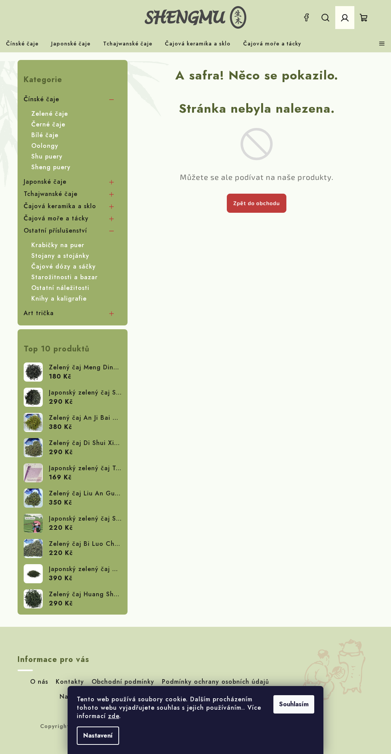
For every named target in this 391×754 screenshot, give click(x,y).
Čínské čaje (41, 99)
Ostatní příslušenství (55, 230)
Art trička (39, 313)
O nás (39, 681)
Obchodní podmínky (123, 681)
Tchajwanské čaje (51, 193)
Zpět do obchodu (256, 203)
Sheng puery (51, 167)
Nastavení (98, 735)
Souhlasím (294, 704)
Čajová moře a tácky (56, 218)
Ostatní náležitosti (60, 287)
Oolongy (44, 145)
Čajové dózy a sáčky (63, 266)
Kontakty (70, 681)
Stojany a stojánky (60, 255)
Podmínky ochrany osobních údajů (215, 681)
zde (113, 716)
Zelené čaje (49, 113)
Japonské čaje (45, 181)
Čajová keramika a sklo (60, 206)
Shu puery (47, 156)
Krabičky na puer (57, 245)
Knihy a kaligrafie (59, 298)
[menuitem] (22, 43)
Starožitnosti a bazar (64, 277)
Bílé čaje (44, 135)
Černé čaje (48, 124)
